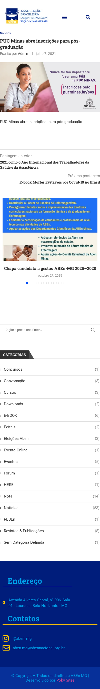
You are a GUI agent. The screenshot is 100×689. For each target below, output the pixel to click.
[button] (64, 17)
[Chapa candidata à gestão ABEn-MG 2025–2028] (50, 229)
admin (23, 54)
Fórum (51, 473)
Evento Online (51, 450)
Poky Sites (65, 680)
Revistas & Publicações (51, 531)
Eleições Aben (51, 438)
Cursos (51, 392)
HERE (51, 484)
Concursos (51, 369)
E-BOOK (51, 415)
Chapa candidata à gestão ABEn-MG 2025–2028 (50, 268)
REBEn (51, 519)
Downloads (51, 404)
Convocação (51, 381)
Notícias (5, 33)
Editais (51, 427)
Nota (51, 496)
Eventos (51, 461)
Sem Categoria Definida (51, 542)
